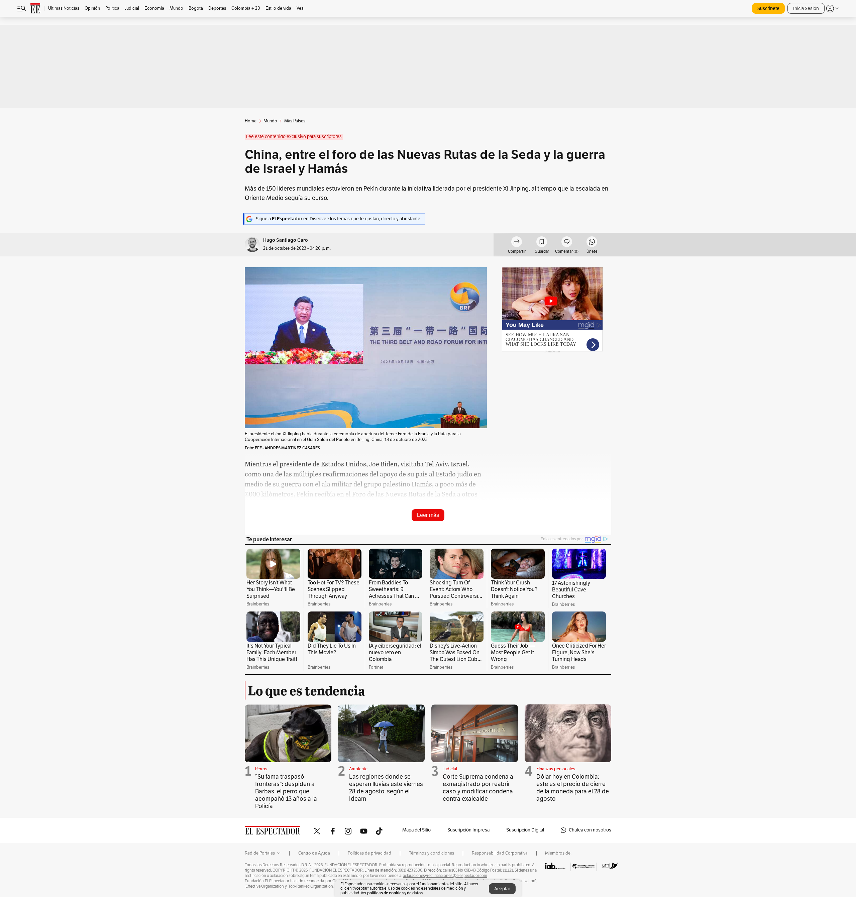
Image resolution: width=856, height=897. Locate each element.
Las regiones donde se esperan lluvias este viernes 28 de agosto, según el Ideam (386, 787)
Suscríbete (768, 8)
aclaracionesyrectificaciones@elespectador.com (445, 875)
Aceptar (502, 889)
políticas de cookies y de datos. (395, 892)
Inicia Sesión (806, 8)
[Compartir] (516, 242)
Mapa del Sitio (416, 830)
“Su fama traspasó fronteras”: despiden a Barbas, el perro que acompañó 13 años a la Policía (286, 791)
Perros (261, 769)
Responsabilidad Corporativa (500, 853)
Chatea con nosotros (590, 830)
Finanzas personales (555, 769)
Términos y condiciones (431, 853)
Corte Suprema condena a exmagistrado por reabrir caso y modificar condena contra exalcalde (478, 787)
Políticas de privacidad (369, 853)
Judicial (450, 769)
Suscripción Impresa (468, 830)
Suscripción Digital (525, 830)
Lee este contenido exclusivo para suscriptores (294, 136)
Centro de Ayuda (314, 853)
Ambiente (358, 769)
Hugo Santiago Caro (285, 240)
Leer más (428, 515)
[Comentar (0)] (566, 242)
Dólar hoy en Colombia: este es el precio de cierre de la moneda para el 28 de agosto (572, 787)
